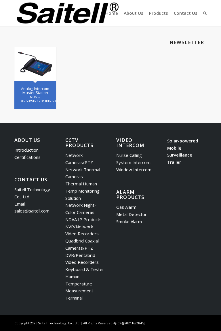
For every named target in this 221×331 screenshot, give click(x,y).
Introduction (26, 150)
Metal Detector (131, 214)
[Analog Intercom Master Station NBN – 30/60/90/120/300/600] (35, 64)
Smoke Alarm (129, 221)
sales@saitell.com (31, 211)
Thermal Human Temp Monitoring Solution (82, 191)
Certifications (27, 157)
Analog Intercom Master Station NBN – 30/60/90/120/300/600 (39, 95)
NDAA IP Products (83, 219)
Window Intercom (133, 169)
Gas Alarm (126, 207)
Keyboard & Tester (84, 269)
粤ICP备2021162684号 (129, 323)
